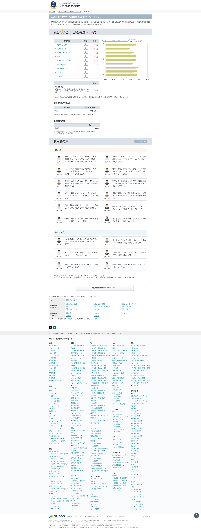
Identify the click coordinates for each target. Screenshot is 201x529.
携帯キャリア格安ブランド (141, 355)
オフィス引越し (76, 458)
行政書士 (95, 451)
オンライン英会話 (96, 438)
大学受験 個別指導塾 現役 (98, 350)
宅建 (93, 446)
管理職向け (117, 427)
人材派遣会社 (116, 400)
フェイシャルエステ (119, 442)
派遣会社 (115, 375)
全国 (124, 485)
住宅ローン (53, 411)
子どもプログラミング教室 (99, 471)
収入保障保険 (136, 431)
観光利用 (75, 506)
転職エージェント (118, 363)
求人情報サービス (118, 383)
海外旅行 (82, 481)
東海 (58, 464)
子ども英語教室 (95, 431)
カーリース (74, 400)
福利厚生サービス (76, 465)
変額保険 (134, 453)
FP (93, 443)
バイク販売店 (75, 418)
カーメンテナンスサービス (79, 430)
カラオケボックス (118, 488)
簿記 (97, 446)
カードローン (53, 416)
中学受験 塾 (94, 388)
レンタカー (74, 395)
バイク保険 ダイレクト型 (139, 401)
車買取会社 (74, 403)
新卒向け (117, 432)
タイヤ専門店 (94, 509)
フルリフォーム (56, 481)
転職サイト (116, 355)
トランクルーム (76, 380)
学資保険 (52, 378)
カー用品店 (94, 506)
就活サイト (116, 348)
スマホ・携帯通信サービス (139, 345)
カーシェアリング (76, 393)
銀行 (52, 396)
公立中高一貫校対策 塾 (98, 398)
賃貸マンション (54, 474)
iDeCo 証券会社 (54, 401)
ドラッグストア (95, 499)
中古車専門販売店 (78, 410)
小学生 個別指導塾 (96, 408)
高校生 (94, 415)
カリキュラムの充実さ (64, 61)
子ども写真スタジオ (77, 438)
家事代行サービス (76, 353)
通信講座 (93, 441)
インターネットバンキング (58, 406)
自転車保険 (53, 360)
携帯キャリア (136, 353)
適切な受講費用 (62, 49)
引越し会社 (74, 390)
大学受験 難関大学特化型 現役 (100, 355)
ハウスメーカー (56, 506)
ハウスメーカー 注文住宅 (57, 491)
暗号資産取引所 (54, 436)
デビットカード (54, 431)
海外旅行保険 (53, 365)
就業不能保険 (135, 438)
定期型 (140, 421)
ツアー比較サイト (76, 493)
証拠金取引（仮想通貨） (59, 441)
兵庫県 (68, 316)
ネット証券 (53, 388)
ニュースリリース (78, 516)
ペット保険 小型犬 (137, 413)
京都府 (96, 313)
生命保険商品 (135, 426)
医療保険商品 (135, 418)
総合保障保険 (135, 448)
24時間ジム (94, 481)
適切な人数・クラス (63, 53)
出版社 (74, 450)
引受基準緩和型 (137, 423)
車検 (72, 428)
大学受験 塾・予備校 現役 (98, 345)
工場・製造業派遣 (118, 378)
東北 (54, 498)
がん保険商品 (135, 433)
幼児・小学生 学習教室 (98, 420)
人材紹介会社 (116, 397)
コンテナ (75, 385)
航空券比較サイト (76, 483)
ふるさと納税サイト (77, 378)
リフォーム (53, 479)
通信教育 (93, 413)
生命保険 (52, 370)
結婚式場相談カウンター (120, 462)
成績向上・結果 (62, 45)
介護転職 (115, 368)
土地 (66, 454)
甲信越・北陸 (102, 368)
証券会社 (54, 393)
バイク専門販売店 (78, 420)
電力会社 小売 (75, 468)
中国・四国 (65, 501)
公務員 (94, 453)
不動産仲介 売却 (54, 451)
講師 (58, 57)
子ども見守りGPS (77, 470)
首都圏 (53, 464)
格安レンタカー (76, 398)
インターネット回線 (137, 375)
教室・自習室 (61, 65)
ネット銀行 (53, 403)
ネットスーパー (76, 370)
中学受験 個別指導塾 (97, 393)
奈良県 (96, 316)
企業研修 (115, 422)
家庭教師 (93, 418)
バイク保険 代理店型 (137, 403)
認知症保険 (134, 441)
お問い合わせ (100, 516)
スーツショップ (95, 504)
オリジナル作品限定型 (79, 448)
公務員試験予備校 (96, 466)
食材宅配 (74, 360)
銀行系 (53, 418)
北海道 (94, 365)
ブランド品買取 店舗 (77, 455)
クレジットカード (55, 421)
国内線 (74, 491)
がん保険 (52, 375)
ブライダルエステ (118, 440)
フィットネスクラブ (97, 479)
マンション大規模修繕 (56, 466)
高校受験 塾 (94, 363)
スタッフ (60, 72)
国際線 (80, 491)
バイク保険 (53, 353)
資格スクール (94, 456)
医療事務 (98, 443)
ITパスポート (102, 453)
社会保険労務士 (103, 448)
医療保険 (52, 373)
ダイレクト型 (55, 348)
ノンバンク (60, 418)
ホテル (73, 501)
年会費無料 (54, 423)
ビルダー (54, 496)
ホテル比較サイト (76, 486)
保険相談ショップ (55, 380)
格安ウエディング (118, 457)
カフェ (73, 433)
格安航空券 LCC (76, 488)
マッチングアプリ (118, 467)
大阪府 (57, 111)
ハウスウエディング (119, 455)
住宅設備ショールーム (56, 476)
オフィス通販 (75, 460)
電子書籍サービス (76, 440)
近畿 (62, 464)
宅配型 (74, 388)
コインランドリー (76, 358)
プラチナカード (139, 497)
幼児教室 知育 (95, 423)
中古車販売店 (75, 408)
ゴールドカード (56, 428)
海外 (78, 498)
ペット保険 (53, 368)
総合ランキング (71, 300)
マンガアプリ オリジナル (79, 453)
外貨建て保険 (135, 443)
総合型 (74, 445)
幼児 (93, 433)
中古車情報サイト (76, 405)
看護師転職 (116, 365)
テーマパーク (116, 490)
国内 (73, 498)
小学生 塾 (93, 403)
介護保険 (134, 446)
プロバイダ (134, 363)
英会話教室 (94, 436)
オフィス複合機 (76, 463)
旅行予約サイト (76, 478)
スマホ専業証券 (54, 398)
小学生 (106, 415)
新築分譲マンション (55, 486)
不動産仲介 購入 (54, 456)
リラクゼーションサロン (98, 484)
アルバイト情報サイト (119, 353)
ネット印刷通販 (117, 414)
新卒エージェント (118, 393)
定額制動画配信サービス (79, 435)
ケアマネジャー (104, 451)
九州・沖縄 (95, 373)
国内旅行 (75, 481)
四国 (133, 370)
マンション (54, 454)
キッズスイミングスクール (98, 486)
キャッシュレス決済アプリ (58, 433)
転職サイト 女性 (117, 358)
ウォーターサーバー (77, 345)
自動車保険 (53, 345)
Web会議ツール (117, 419)
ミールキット (75, 365)
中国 (148, 368)
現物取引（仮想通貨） (58, 438)
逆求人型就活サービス (119, 350)
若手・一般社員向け (120, 429)
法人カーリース (117, 412)
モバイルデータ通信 (137, 360)
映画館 (114, 475)
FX (50, 413)
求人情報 (121, 516)
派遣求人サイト (117, 380)
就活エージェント (118, 345)
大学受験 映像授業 (96, 360)
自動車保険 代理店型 (137, 398)
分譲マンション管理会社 (57, 461)
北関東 (59, 498)
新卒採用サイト (117, 389)
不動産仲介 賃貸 (54, 469)
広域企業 (135, 373)
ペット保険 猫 (135, 416)
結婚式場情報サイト (119, 465)
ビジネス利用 (76, 503)
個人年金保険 (135, 451)
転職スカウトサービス (119, 360)
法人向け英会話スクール (98, 468)
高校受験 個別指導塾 (97, 375)
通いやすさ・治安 (63, 69)
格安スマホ (135, 350)
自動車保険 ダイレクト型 (139, 396)
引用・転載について (111, 516)
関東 (125, 478)
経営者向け (117, 424)
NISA (51, 391)
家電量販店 (94, 496)
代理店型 (54, 350)
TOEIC (94, 448)
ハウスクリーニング (77, 355)
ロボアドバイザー (55, 443)
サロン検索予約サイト (119, 447)
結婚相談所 (116, 460)
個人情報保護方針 (90, 516)
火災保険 (52, 363)
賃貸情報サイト (54, 471)
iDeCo (133, 472)
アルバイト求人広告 (119, 404)
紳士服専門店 (94, 501)
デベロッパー (55, 508)
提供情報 (59, 76)
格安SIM (135, 348)
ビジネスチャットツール (120, 417)
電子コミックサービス (78, 443)
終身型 (134, 421)
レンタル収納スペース (79, 383)
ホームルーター (136, 358)
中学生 (100, 415)
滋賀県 (68, 313)
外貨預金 (52, 408)
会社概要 (69, 516)
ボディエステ (116, 445)
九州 (66, 464)
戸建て (61, 454)
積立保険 (134, 456)
